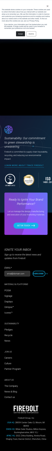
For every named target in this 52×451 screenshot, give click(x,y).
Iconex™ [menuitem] (8, 312)
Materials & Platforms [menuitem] (16, 284)
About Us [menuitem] (9, 380)
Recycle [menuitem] (8, 335)
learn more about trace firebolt (24, 165)
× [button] (47, 5)
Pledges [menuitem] (8, 329)
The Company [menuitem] (11, 386)
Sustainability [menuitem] (11, 323)
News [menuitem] (7, 340)
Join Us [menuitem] (8, 352)
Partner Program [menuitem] (12, 369)
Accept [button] (20, 34)
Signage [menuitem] (8, 296)
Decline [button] (31, 34)
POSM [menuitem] (7, 290)
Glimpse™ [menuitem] (9, 307)
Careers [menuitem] (8, 357)
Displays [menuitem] (8, 301)
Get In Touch (23, 225)
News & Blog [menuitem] (10, 391)
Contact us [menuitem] (9, 397)
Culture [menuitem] (7, 363)
